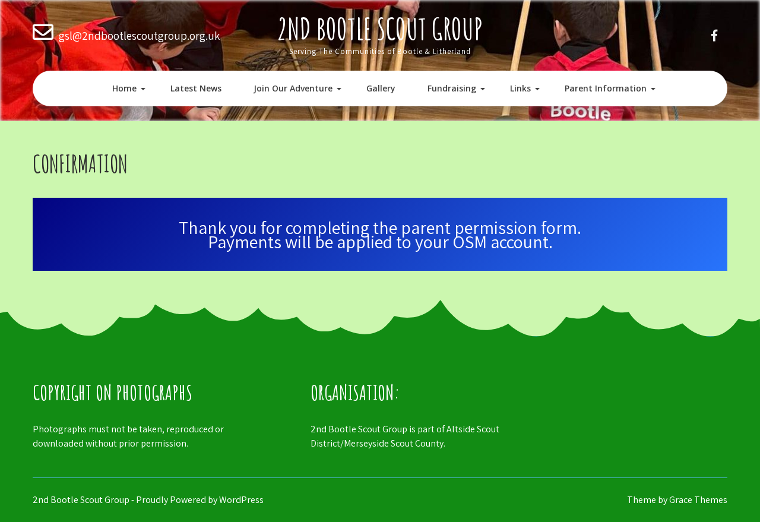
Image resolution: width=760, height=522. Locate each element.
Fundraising (452, 88)
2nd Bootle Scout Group (380, 28)
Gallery (380, 88)
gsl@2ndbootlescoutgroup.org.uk (139, 36)
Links (520, 88)
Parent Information (606, 88)
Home (124, 88)
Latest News (195, 88)
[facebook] (714, 35)
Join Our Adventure (293, 88)
